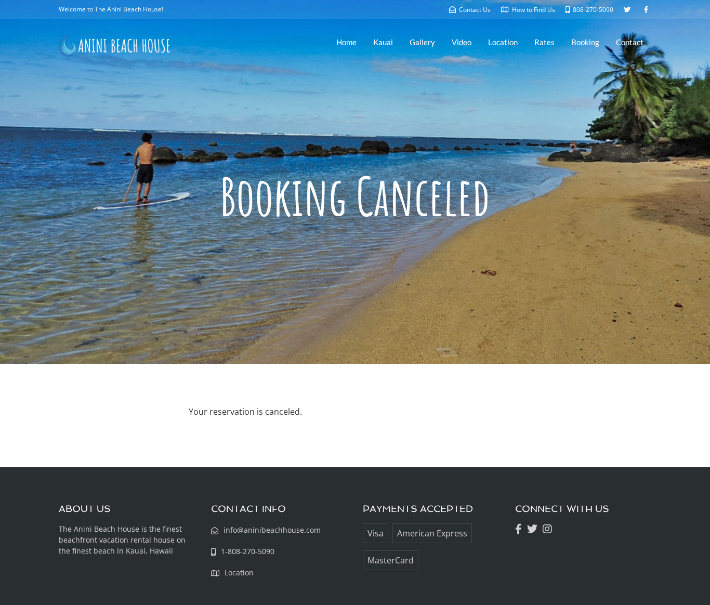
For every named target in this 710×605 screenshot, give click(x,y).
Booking (585, 42)
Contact (629, 42)
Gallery (422, 42)
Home (346, 42)
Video (461, 42)
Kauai (383, 42)
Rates (544, 42)
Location (503, 42)
